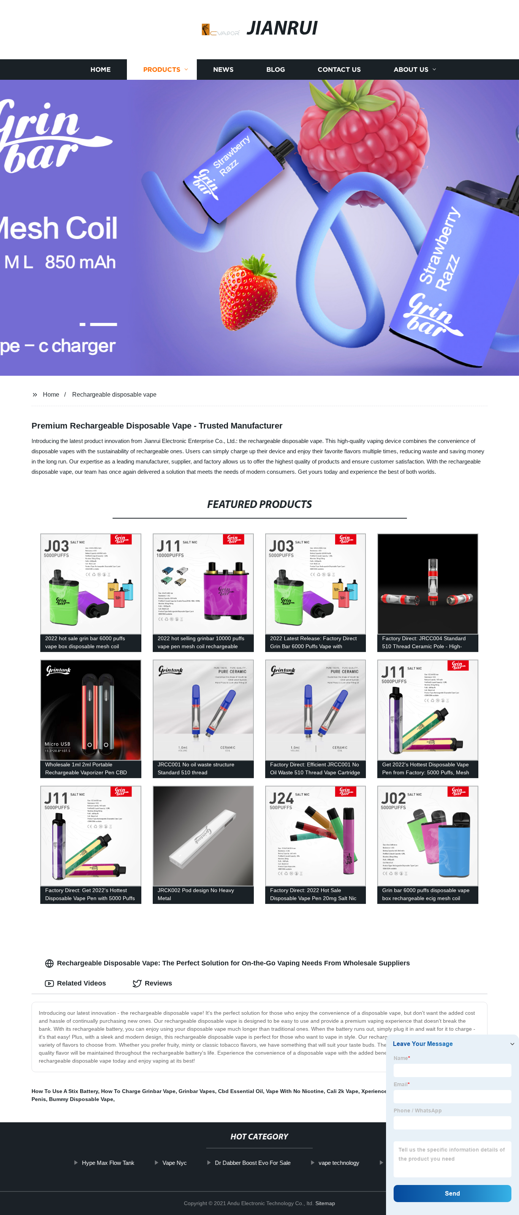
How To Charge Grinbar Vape (138, 1091)
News (223, 69)
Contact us (339, 69)
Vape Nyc (174, 1163)
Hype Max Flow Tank (108, 1163)
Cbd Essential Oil (240, 1091)
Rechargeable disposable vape (114, 394)
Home (100, 69)
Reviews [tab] (158, 983)
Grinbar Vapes (197, 1091)
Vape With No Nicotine (295, 1091)
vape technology (338, 1163)
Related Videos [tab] (81, 983)
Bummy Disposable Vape (81, 1099)
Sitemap (325, 1203)
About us (411, 69)
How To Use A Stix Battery (65, 1091)
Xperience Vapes (382, 1091)
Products (161, 69)
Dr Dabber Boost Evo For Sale (252, 1163)
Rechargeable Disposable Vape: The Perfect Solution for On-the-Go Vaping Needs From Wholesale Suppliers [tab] (233, 963)
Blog (275, 69)
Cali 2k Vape (342, 1091)
